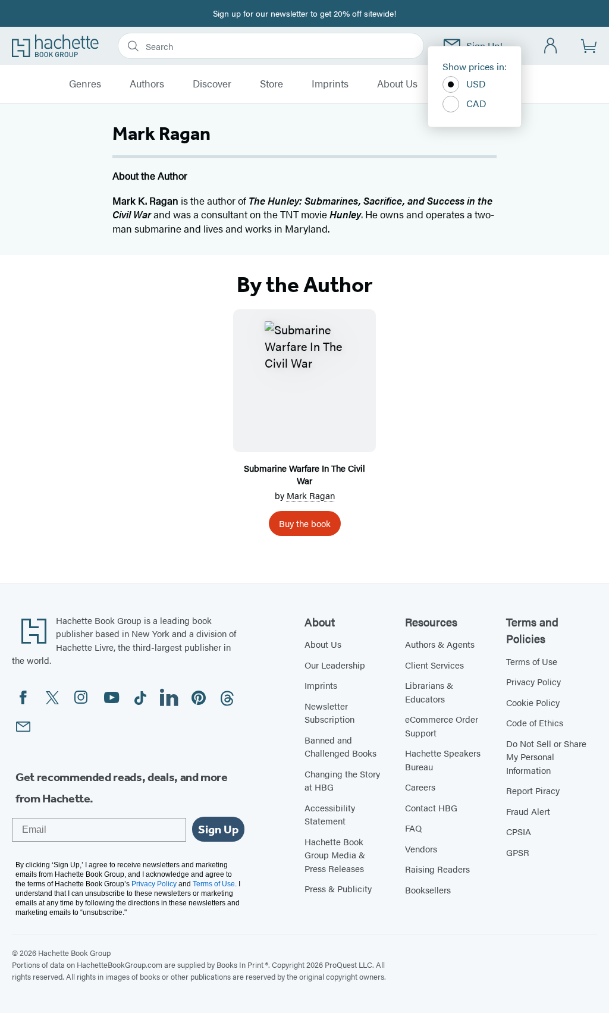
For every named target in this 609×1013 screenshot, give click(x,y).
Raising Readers (437, 869)
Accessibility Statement (329, 814)
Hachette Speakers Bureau (443, 760)
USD (476, 83)
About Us (397, 83)
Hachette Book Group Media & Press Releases (334, 854)
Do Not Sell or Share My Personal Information (546, 756)
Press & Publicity (338, 888)
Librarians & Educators (429, 692)
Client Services (434, 664)
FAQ (413, 827)
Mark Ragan (311, 495)
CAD (476, 103)
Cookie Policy (533, 702)
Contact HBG (431, 807)
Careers (420, 786)
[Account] (551, 46)
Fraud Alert (528, 811)
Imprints (330, 83)
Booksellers (428, 889)
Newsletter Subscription (329, 713)
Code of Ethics (534, 722)
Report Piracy (533, 790)
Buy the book (305, 523)
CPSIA (518, 831)
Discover (212, 83)
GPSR (517, 852)
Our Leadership (334, 664)
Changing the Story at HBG (342, 780)
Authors (147, 83)
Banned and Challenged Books (340, 746)
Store (271, 83)
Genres (85, 83)
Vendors (421, 848)
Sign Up (218, 829)
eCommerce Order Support (441, 726)
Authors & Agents (440, 644)
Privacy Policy (533, 681)
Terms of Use (531, 661)
